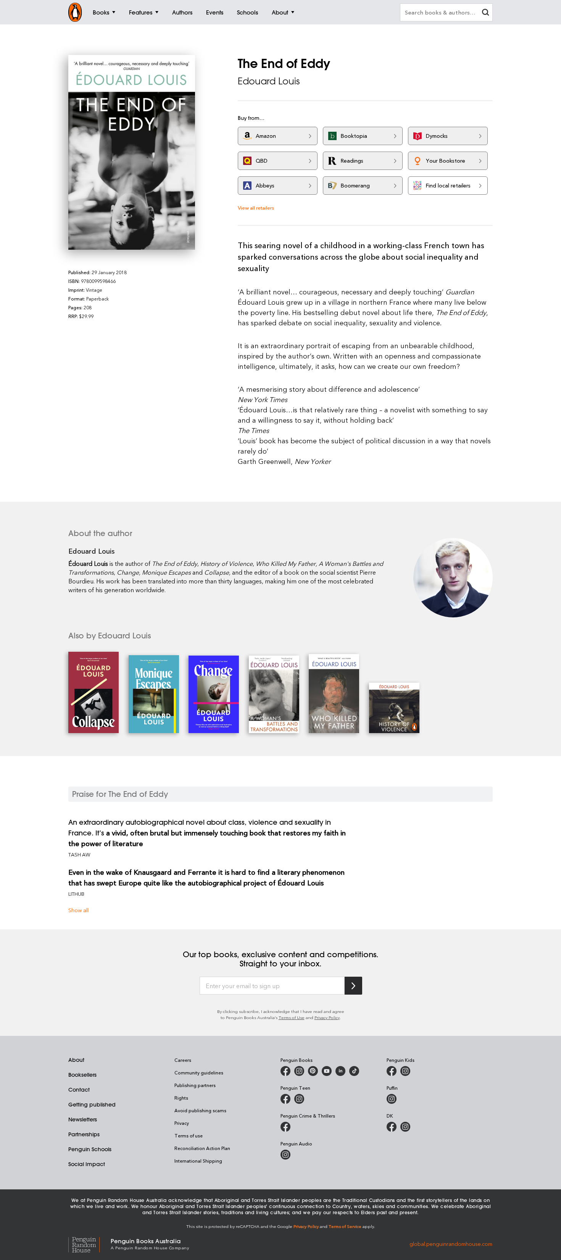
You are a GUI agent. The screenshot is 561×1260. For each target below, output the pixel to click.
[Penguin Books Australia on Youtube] (327, 1071)
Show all (78, 910)
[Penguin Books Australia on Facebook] (285, 1071)
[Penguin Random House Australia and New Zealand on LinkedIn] (340, 1071)
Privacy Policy (327, 1017)
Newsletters (82, 1119)
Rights (181, 1097)
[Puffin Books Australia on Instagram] (392, 1099)
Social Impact (86, 1164)
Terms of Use (292, 1017)
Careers (182, 1059)
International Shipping (198, 1160)
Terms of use (188, 1135)
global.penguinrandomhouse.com (450, 1243)
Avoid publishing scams (200, 1110)
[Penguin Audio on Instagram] (285, 1155)
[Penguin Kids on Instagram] (405, 1071)
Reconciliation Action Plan (202, 1148)
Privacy (181, 1122)
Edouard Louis (269, 81)
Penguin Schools (89, 1149)
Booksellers (82, 1074)
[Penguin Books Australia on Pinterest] (313, 1071)
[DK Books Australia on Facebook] (392, 1127)
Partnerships (84, 1134)
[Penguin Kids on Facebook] (392, 1071)
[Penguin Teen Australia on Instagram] (299, 1099)
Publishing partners (195, 1085)
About (76, 1059)
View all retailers (256, 207)
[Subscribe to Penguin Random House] (353, 986)
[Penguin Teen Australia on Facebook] (285, 1099)
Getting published (92, 1104)
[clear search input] (485, 13)
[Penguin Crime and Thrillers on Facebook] (285, 1127)
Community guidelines (198, 1072)
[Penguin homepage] (75, 12)
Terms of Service (345, 1226)
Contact (79, 1089)
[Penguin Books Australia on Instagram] (299, 1071)
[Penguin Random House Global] (89, 1243)
